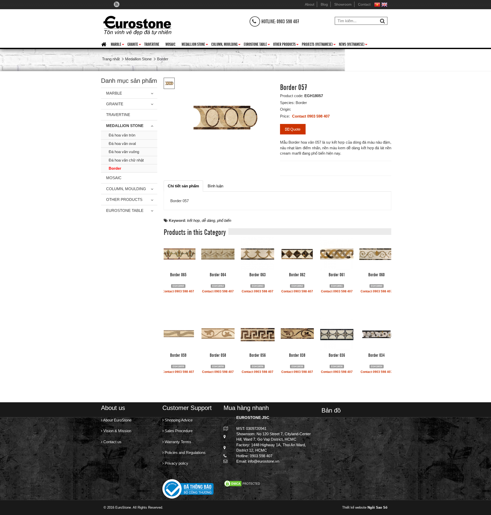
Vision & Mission (116, 431)
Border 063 (257, 274)
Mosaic (170, 44)
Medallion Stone (195, 45)
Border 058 (218, 355)
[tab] (183, 185)
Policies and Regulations (185, 452)
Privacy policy (176, 463)
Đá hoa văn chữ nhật (126, 160)
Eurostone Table (257, 45)
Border (115, 168)
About (309, 4)
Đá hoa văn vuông (124, 152)
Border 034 (376, 355)
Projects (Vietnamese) (319, 45)
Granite (134, 45)
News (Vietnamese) (353, 45)
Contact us (111, 442)
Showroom (343, 4)
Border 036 (337, 355)
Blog (324, 4)
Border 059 (178, 355)
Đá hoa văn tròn (122, 135)
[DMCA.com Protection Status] (243, 483)
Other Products (286, 45)
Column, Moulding (226, 45)
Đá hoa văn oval (122, 143)
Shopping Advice (178, 420)
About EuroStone (116, 420)
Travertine (151, 44)
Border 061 (337, 274)
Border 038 (297, 355)
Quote (294, 129)
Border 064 (218, 274)
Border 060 (376, 274)
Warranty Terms (177, 442)
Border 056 (257, 355)
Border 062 (297, 274)
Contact (364, 4)
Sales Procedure (178, 431)
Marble (117, 45)
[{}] (137, 24)
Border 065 (178, 274)
